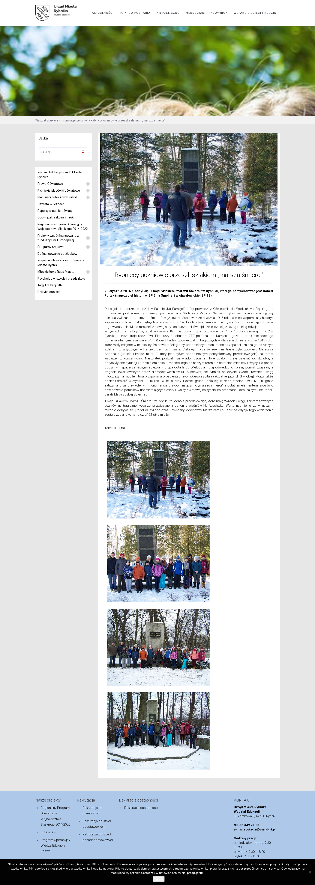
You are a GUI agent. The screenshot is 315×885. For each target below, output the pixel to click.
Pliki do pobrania (135, 12)
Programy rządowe (51, 247)
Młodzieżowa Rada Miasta (56, 272)
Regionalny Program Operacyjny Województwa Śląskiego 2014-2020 (63, 226)
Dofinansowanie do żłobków (57, 254)
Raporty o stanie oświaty (55, 211)
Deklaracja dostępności (141, 808)
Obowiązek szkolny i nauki (56, 217)
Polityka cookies (49, 292)
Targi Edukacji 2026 (51, 285)
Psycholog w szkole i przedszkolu (61, 278)
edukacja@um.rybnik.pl (260, 829)
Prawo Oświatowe (50, 184)
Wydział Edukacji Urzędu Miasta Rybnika (60, 174)
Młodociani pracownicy (206, 12)
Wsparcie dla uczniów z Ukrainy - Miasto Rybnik (61, 262)
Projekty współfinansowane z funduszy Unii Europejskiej (58, 238)
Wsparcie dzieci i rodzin (255, 12)
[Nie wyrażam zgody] (310, 872)
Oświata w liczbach (51, 204)
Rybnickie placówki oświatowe (59, 190)
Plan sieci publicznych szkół (57, 197)
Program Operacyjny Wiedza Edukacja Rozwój (55, 845)
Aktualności (103, 12)
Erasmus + (48, 832)
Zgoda (158, 879)
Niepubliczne (168, 12)
